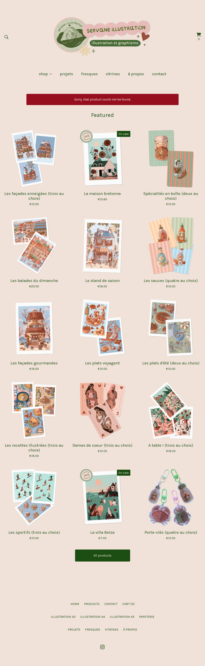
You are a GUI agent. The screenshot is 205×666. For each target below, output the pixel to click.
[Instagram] (102, 647)
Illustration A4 (92, 617)
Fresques (89, 73)
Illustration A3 (63, 617)
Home (74, 604)
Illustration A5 (122, 617)
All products (102, 555)
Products (91, 604)
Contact (159, 73)
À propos (136, 73)
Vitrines (113, 73)
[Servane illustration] (102, 37)
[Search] (6, 37)
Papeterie (146, 617)
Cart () (128, 604)
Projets (66, 73)
